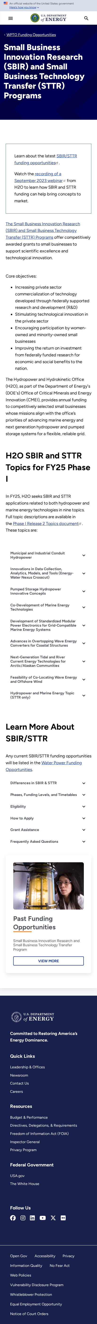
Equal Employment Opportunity (36, 1304)
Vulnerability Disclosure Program (36, 1285)
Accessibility (45, 1256)
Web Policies (20, 1275)
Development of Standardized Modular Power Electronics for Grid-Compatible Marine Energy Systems (43, 625)
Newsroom (19, 1075)
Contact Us (19, 1083)
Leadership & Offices (27, 1067)
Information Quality (26, 1265)
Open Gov (18, 1256)
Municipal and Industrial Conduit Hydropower (37, 555)
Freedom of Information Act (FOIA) (39, 1133)
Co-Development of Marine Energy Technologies (39, 607)
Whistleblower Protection (31, 1294)
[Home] (48, 22)
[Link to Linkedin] (32, 1218)
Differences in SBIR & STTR (33, 783)
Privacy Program (23, 1150)
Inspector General (25, 1142)
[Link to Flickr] (63, 1218)
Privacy (68, 1256)
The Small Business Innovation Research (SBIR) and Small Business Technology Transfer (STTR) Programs (43, 230)
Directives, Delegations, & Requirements (43, 1125)
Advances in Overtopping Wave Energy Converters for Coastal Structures (43, 643)
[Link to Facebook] (13, 1218)
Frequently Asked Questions (34, 841)
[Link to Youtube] (43, 1218)
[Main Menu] (10, 18)
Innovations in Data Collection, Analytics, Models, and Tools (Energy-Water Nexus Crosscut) (41, 573)
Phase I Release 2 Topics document (46, 523)
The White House (24, 1183)
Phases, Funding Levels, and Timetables (43, 794)
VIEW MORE (48, 961)
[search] (86, 18)
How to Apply (22, 818)
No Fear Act (60, 1265)
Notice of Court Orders (29, 1314)
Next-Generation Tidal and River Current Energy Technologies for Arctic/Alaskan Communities (38, 661)
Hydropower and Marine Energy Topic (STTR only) (42, 695)
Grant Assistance (24, 829)
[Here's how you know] (48, 5)
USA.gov (17, 1175)
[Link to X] (53, 1218)
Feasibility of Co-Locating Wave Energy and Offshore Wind (43, 679)
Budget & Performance (29, 1117)
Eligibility (18, 806)
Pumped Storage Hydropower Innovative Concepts (35, 591)
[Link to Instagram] (22, 1218)
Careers (16, 1091)
